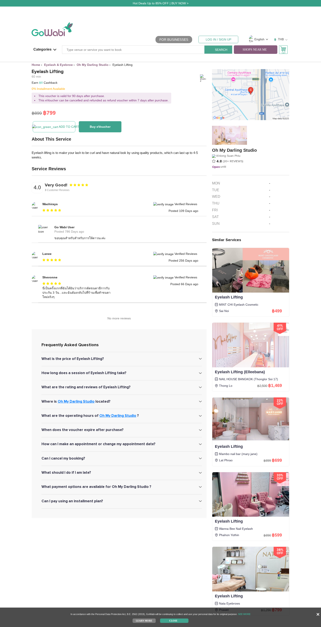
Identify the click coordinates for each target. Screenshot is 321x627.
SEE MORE (244, 614)
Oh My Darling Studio (76, 401)
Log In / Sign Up (218, 39)
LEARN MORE (144, 620)
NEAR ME (255, 49)
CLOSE (173, 620)
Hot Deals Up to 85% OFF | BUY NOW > (160, 3)
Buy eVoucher (100, 126)
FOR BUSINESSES (173, 39)
